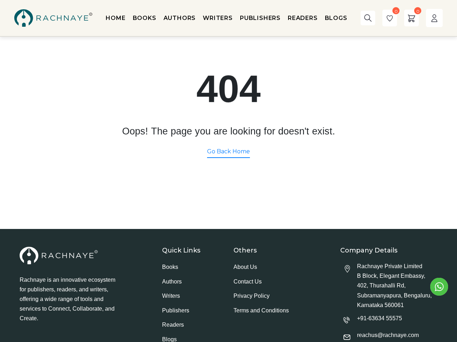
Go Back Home (228, 151)
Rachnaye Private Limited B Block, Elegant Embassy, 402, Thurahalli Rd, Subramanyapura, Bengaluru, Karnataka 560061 (394, 285)
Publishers (175, 310)
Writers (171, 296)
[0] (389, 18)
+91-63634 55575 (379, 318)
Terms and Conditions (261, 310)
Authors (172, 282)
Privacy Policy (251, 296)
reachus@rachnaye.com (388, 335)
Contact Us (247, 282)
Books (170, 267)
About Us (245, 267)
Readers (173, 325)
